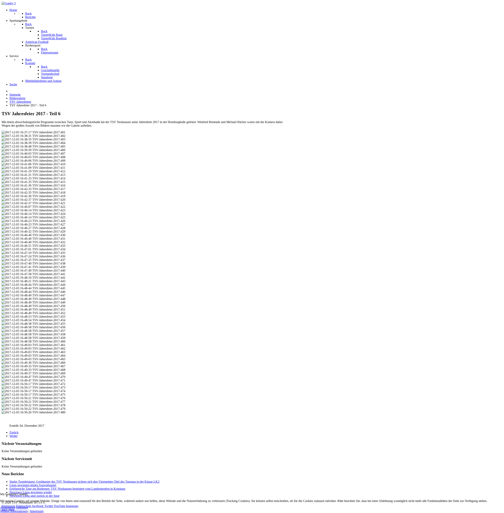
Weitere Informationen (14, 511)
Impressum (37, 511)
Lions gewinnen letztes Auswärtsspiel (32, 485)
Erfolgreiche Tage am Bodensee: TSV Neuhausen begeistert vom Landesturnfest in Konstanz (67, 488)
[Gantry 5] (9, 3)
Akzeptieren (7, 507)
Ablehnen (22, 507)
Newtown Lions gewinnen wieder (30, 492)
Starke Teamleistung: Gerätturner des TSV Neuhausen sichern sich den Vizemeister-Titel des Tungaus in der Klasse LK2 (84, 481)
